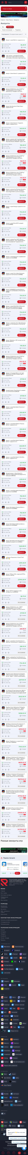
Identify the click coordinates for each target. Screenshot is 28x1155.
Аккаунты (10, 27)
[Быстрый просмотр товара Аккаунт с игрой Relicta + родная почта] (8, 51)
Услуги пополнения (7, 30)
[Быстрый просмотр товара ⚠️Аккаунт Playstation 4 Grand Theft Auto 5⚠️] (8, 569)
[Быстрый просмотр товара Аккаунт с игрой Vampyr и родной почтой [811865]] (8, 218)
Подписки (18, 30)
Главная (3, 20)
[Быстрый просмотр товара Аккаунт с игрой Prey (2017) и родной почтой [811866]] (8, 235)
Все (3, 27)
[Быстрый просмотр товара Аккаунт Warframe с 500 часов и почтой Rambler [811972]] (8, 352)
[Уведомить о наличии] (3, 51)
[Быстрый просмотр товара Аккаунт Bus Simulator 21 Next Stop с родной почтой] (8, 118)
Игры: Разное (9, 20)
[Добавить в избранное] (6, 51)
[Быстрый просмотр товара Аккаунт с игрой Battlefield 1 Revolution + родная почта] (8, 419)
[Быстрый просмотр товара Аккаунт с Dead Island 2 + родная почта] (8, 84)
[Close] (26, 8)
